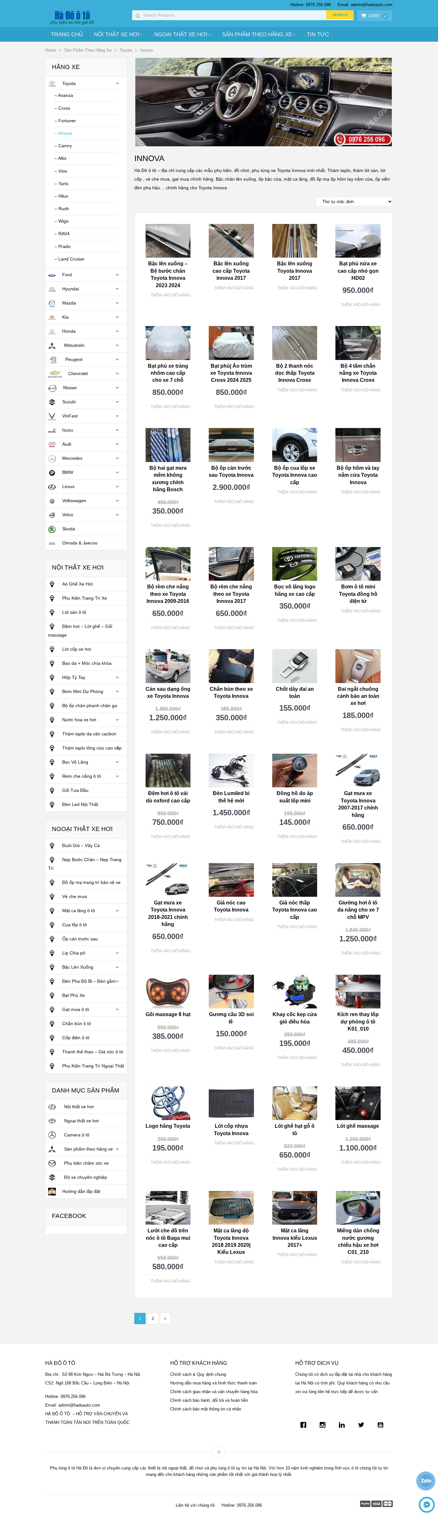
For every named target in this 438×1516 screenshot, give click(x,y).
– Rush (62, 208)
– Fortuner (65, 120)
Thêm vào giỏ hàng (170, 295)
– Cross (62, 108)
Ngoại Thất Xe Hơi (180, 34)
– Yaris (61, 183)
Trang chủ (67, 34)
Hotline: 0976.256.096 (311, 5)
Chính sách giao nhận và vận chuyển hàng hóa (213, 1391)
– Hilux (61, 196)
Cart (377, 15)
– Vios (61, 171)
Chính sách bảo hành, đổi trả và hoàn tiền (209, 1400)
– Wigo (62, 221)
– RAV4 (62, 233)
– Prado (63, 246)
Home (50, 50)
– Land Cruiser (70, 258)
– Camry (63, 145)
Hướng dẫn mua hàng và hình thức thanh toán (213, 1383)
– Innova (63, 133)
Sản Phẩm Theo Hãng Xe (257, 34)
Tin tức (318, 34)
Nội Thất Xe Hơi (116, 34)
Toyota (126, 50)
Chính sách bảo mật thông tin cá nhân (205, 1409)
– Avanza (64, 95)
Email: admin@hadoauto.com (365, 5)
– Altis (60, 158)
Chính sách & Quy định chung (198, 1374)
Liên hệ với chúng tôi (195, 1505)
